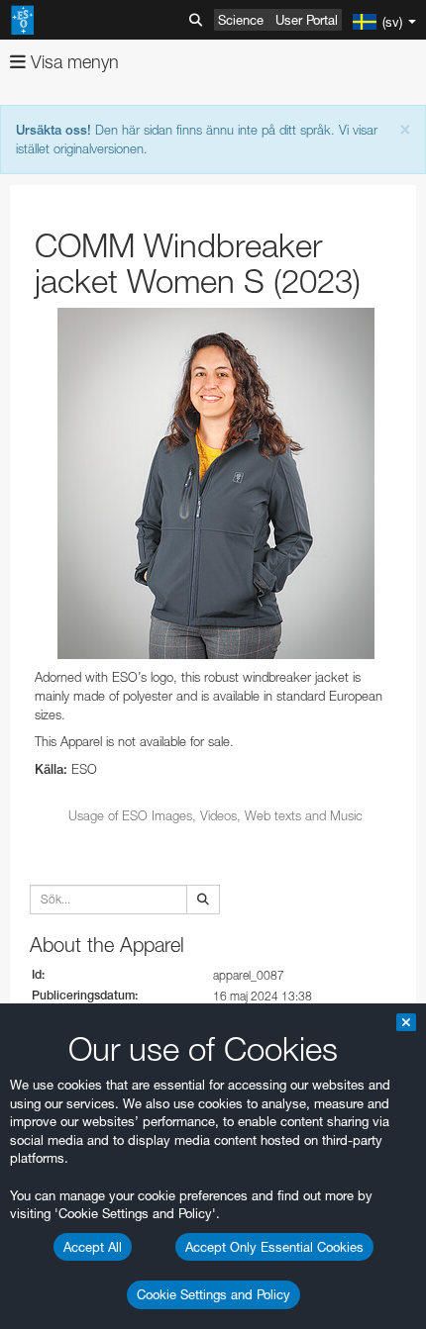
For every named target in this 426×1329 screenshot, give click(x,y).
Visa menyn (72, 61)
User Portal (306, 20)
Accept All (92, 1247)
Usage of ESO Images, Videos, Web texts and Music (215, 815)
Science (241, 20)
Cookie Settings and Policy (213, 1294)
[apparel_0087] (215, 483)
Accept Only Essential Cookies (274, 1247)
